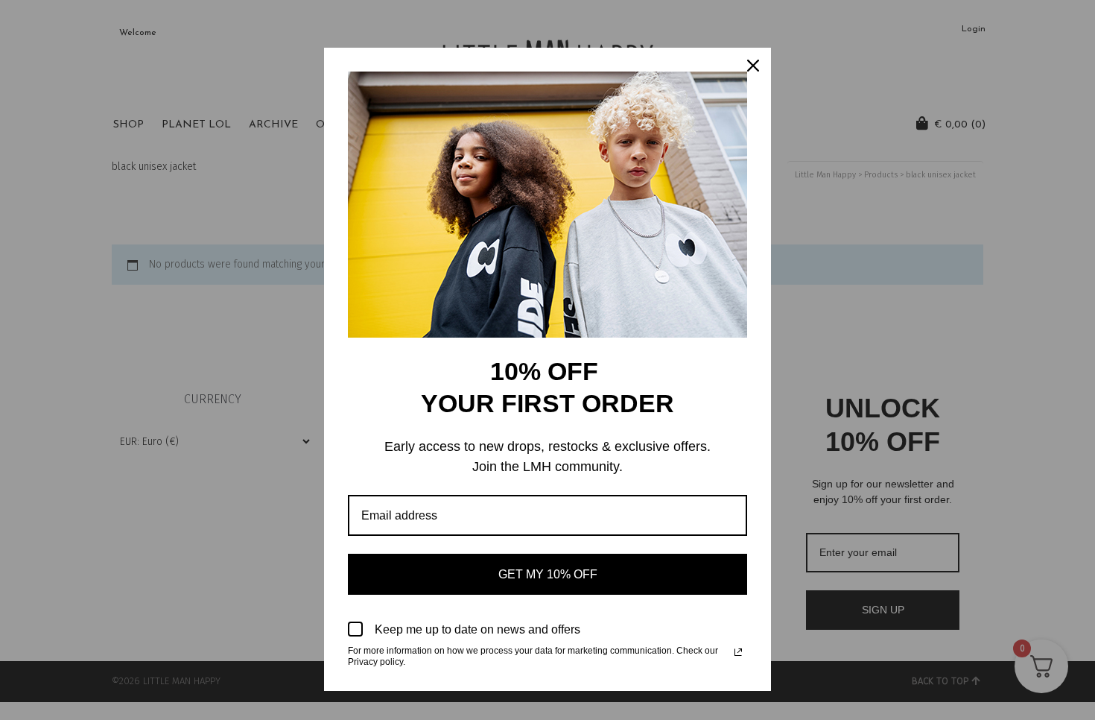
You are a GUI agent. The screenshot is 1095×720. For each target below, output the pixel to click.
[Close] (753, 65)
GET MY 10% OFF (547, 574)
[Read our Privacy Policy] (738, 652)
